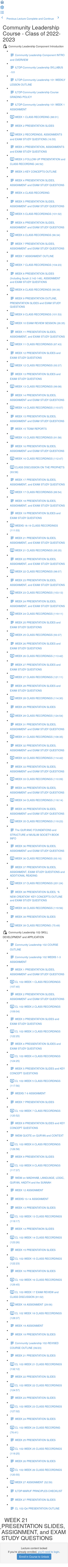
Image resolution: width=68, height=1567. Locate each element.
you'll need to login (48, 1552)
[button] (2, 3)
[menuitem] (2, 8)
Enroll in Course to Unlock (34, 1556)
